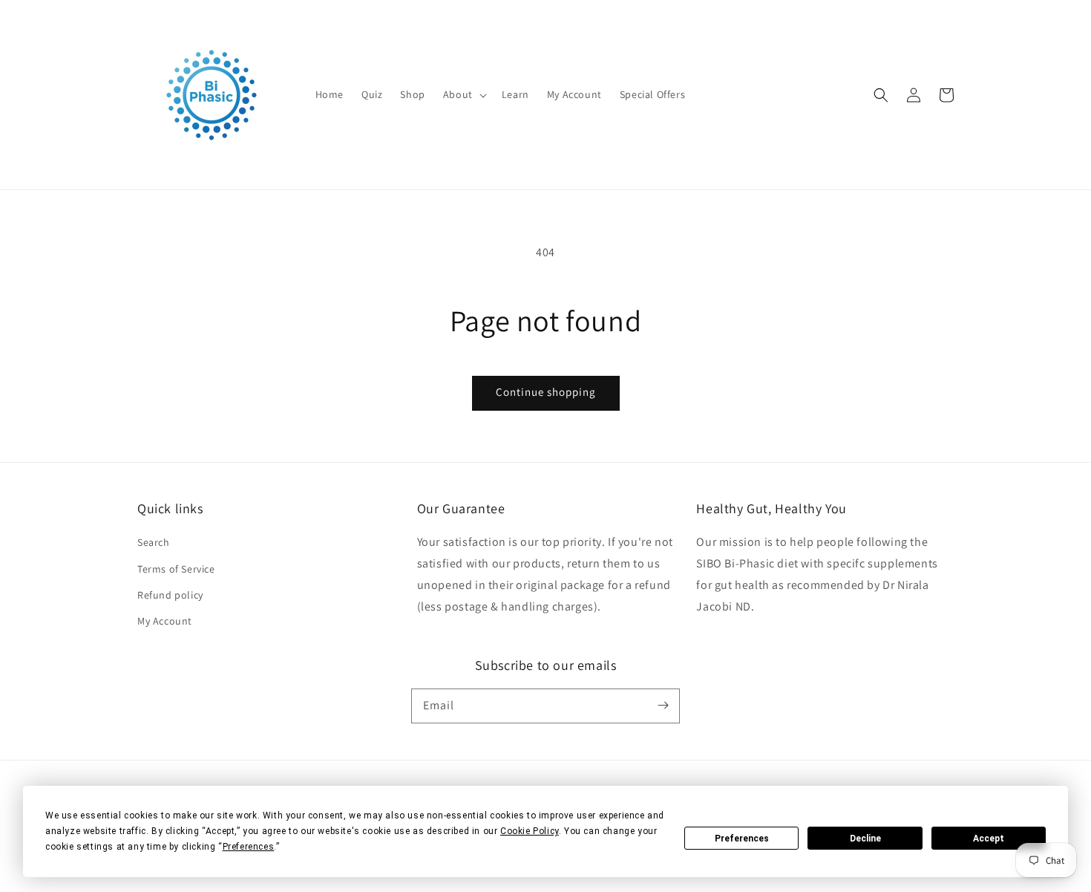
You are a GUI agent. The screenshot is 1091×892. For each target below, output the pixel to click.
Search (153, 542)
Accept (988, 838)
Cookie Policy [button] (529, 831)
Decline (865, 838)
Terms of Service (176, 569)
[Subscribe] (662, 705)
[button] (463, 94)
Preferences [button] (249, 846)
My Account (164, 621)
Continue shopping (546, 392)
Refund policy (170, 595)
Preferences (742, 838)
